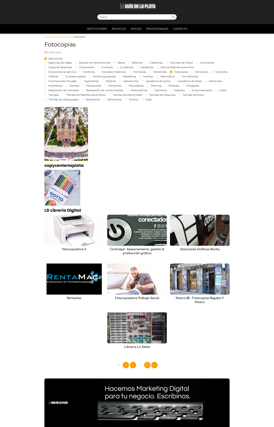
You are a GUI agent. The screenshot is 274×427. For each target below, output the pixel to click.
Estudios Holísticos (114, 71)
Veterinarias (114, 99)
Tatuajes (53, 94)
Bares (121, 62)
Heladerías (129, 76)
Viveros (133, 99)
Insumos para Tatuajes (62, 81)
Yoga (148, 99)
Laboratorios (130, 81)
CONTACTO (180, 28)
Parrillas (74, 85)
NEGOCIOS (119, 28)
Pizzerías (174, 85)
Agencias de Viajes (60, 62)
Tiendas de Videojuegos (63, 99)
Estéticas (89, 71)
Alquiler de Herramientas (95, 62)
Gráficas (53, 76)
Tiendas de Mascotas (162, 94)
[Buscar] (173, 16)
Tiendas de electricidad (127, 94)
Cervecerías (86, 67)
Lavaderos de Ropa (190, 81)
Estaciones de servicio (62, 71)
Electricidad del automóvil (177, 67)
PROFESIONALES (157, 28)
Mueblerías (55, 85)
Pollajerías (192, 85)
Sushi (222, 90)
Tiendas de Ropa (193, 94)
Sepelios (179, 90)
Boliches (137, 62)
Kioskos (111, 81)
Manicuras (215, 81)
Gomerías (221, 71)
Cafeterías (156, 62)
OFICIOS (136, 28)
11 (147, 365)
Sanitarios (161, 90)
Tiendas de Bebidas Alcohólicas (86, 94)
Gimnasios (201, 71)
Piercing (156, 85)
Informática (167, 76)
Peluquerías (93, 85)
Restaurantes (139, 90)
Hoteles (148, 76)
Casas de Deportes (60, 67)
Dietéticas (147, 67)
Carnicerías (207, 62)
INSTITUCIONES (97, 28)
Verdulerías (93, 99)
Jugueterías (91, 81)
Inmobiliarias (190, 76)
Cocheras (107, 67)
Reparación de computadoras (105, 90)
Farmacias (139, 71)
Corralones (127, 67)
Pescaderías (136, 85)
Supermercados (202, 90)
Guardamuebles (75, 76)
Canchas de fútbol (181, 62)
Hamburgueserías (104, 76)
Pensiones (115, 85)
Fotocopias (181, 71)
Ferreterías (160, 71)
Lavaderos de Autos (158, 81)
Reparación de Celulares (63, 90)
